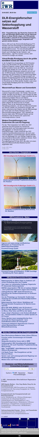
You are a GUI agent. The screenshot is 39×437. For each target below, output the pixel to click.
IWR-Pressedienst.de (20, 387)
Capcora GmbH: (7, 220)
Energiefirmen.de (6, 389)
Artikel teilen (33, 12)
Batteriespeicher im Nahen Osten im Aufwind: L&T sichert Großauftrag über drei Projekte (18, 281)
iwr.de (3, 397)
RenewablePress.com (22, 400)
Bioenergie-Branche (19, 399)
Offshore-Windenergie (24, 397)
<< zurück (4, 416)
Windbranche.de (11, 397)
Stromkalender (5, 407)
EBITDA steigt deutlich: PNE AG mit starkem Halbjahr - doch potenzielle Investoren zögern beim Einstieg (19, 288)
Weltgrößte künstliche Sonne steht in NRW (16, 341)
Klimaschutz (16, 405)
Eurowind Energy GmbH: (10, 248)
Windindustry (23, 402)
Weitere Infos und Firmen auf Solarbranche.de (17, 359)
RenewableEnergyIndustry (9, 402)
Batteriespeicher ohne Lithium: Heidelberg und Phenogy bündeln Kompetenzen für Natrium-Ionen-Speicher (19, 304)
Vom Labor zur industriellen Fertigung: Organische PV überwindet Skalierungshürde (19, 285)
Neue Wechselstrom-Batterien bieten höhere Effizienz (19, 335)
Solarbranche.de (6, 399)
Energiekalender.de (7, 391)
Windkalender (26, 405)
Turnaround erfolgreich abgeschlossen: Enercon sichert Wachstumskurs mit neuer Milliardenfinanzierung (18, 325)
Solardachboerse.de (7, 400)
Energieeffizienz (6, 405)
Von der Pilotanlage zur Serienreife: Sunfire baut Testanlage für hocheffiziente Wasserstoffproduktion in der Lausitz (19, 298)
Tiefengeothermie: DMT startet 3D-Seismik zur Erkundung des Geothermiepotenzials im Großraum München (19, 293)
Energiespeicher (25, 404)
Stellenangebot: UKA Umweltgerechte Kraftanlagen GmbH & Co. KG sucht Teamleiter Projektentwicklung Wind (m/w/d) (19, 344)
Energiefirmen (15, 404)
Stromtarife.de (20, 412)
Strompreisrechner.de (8, 412)
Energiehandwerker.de (22, 413)
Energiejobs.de (24, 389)
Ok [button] (20, 436)
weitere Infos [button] (23, 432)
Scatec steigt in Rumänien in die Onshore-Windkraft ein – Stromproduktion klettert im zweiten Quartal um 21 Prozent (19, 314)
